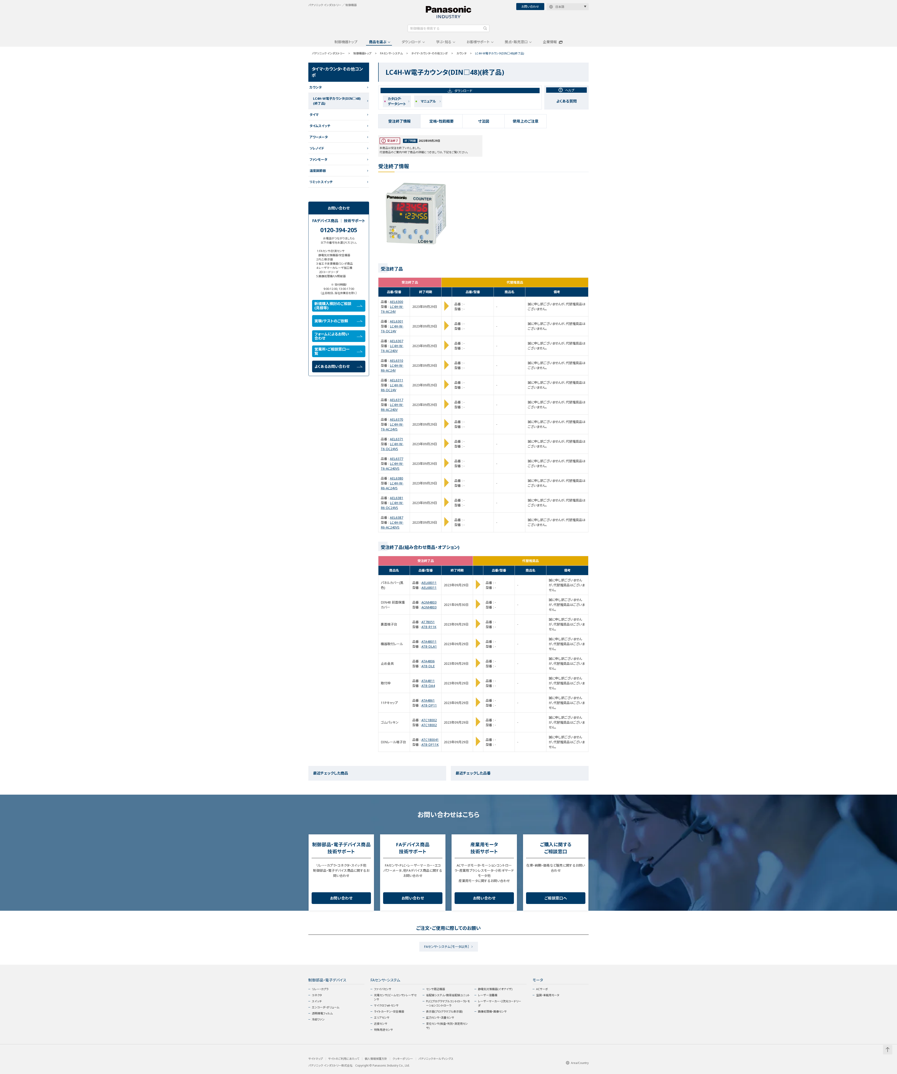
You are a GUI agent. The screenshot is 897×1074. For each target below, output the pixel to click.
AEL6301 (396, 321)
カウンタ (461, 53)
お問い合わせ (530, 6)
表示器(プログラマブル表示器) (444, 1012)
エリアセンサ (381, 1018)
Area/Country (580, 1063)
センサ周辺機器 (435, 989)
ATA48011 (429, 641)
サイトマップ (315, 1058)
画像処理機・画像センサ (492, 1012)
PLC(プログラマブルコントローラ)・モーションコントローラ (448, 1003)
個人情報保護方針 (376, 1058)
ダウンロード (411, 41)
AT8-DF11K (430, 744)
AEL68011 (429, 582)
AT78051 (428, 622)
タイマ (314, 114)
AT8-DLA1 (429, 646)
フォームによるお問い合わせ (331, 336)
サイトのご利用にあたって (343, 1058)
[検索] (485, 28)
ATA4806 (428, 661)
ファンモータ (318, 159)
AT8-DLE (428, 666)
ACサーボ (542, 989)
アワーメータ (319, 137)
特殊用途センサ (383, 1030)
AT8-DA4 (428, 685)
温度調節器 (318, 170)
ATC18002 (429, 720)
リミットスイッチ (321, 182)
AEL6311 (396, 380)
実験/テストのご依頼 (331, 321)
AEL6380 (396, 478)
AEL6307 (396, 341)
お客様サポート (478, 41)
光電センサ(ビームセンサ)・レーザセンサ (395, 997)
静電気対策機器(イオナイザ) (495, 989)
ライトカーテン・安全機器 (389, 1012)
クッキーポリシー (402, 1058)
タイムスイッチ (320, 126)
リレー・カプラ (320, 989)
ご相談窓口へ (556, 898)
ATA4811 (428, 681)
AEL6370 (396, 419)
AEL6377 (396, 458)
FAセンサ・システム (391, 53)
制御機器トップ (346, 41)
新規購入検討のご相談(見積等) (332, 305)
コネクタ (317, 995)
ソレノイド (317, 148)
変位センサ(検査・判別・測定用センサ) (447, 1026)
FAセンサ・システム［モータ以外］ (446, 946)
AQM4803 (429, 602)
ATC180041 (430, 739)
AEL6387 (396, 517)
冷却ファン (318, 1019)
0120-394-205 (338, 230)
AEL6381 (396, 498)
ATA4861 (428, 700)
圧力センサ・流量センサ (440, 1018)
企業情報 (550, 41)
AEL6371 (396, 439)
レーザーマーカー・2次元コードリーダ (499, 1003)
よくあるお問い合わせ (332, 366)
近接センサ (380, 1024)
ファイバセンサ (382, 989)
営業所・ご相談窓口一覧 (331, 351)
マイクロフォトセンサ (386, 1005)
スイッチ (317, 1001)
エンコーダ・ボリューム (325, 1007)
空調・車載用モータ (547, 995)
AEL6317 (396, 400)
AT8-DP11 (429, 705)
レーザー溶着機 (487, 995)
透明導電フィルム (322, 1013)
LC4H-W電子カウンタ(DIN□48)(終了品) (337, 101)
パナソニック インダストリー (328, 53)
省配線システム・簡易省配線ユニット (448, 995)
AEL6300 (396, 301)
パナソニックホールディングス (435, 1058)
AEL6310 (396, 360)
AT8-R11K (428, 627)
